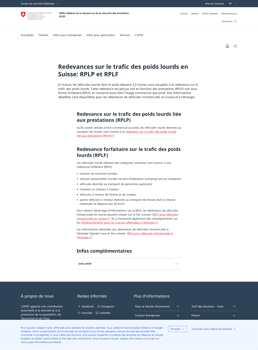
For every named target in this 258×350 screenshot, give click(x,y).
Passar (195, 315)
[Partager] (235, 46)
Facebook (88, 306)
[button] (27, 35)
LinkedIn (104, 313)
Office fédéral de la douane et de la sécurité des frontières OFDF (94, 15)
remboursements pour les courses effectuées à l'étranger (118, 222)
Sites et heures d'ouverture (152, 306)
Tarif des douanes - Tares (207, 306)
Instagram (107, 306)
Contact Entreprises (147, 315)
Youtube (87, 313)
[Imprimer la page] (227, 46)
